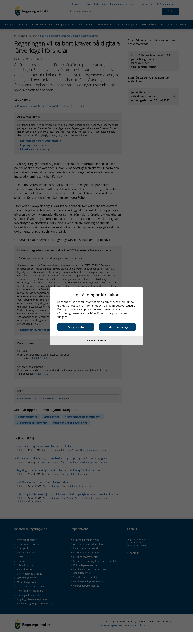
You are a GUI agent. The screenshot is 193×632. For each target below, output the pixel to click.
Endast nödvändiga (117, 327)
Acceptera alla (76, 327)
